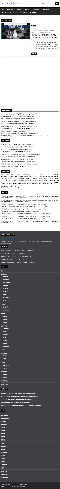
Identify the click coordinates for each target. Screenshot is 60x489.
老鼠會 (40, 30)
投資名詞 (31, 176)
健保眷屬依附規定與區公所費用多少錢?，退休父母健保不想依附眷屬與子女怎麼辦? (20, 164)
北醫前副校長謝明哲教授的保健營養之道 (26, 262)
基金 (52, 180)
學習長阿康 (3, 256)
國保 (11, 178)
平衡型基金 (19, 174)
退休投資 (33, 25)
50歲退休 (5, 316)
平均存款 (48, 174)
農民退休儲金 (43, 174)
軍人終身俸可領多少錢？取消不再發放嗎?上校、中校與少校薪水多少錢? (24, 218)
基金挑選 (26, 176)
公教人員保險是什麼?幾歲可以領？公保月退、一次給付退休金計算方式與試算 (18, 161)
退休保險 (4, 13)
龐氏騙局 (52, 30)
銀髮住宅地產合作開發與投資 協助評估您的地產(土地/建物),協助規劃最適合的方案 (20, 250)
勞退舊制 (7, 178)
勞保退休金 (8, 174)
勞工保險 (37, 176)
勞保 (29, 180)
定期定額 (35, 178)
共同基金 (20, 176)
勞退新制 (49, 183)
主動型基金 (27, 178)
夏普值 (30, 174)
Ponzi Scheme (35, 30)
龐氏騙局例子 (34, 32)
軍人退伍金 (5, 288)
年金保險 (5, 368)
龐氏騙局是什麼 (41, 32)
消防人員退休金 (6, 298)
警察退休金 (5, 285)
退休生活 (23, 180)
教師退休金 (5, 291)
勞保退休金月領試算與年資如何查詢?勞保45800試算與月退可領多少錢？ (17, 159)
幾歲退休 (27, 9)
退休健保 (19, 9)
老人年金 (5, 301)
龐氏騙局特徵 (47, 32)
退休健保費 (7, 176)
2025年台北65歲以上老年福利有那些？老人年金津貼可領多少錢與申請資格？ (18, 156)
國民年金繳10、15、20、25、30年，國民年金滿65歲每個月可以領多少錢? (18, 144)
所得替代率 (13, 174)
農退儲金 (5, 294)
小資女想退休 (44, 28)
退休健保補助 (6, 310)
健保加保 (21, 178)
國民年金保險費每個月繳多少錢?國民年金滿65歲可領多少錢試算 (15, 152)
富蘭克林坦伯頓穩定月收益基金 (40, 180)
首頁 (3, 9)
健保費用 (7, 180)
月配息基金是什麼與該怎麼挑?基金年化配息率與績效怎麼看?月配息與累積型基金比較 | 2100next (24, 200)
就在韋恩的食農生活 (20, 253)
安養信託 (3, 174)
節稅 (47, 176)
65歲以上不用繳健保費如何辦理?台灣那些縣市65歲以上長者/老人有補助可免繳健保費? (21, 154)
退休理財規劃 (36, 9)
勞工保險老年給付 (36, 174)
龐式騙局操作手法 (46, 30)
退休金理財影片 (33, 13)
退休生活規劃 (46, 9)
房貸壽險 (5, 374)
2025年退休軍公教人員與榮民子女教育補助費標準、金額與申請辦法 (16, 149)
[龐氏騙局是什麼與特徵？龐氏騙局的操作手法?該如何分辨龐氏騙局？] (15, 31)
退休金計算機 (6, 346)
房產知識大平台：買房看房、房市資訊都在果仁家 (12, 259)
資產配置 (42, 176)
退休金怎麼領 (10, 9)
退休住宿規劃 (13, 13)
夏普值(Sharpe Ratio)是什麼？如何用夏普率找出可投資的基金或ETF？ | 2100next (21, 196)
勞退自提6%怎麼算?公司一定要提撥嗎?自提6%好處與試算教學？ (16, 166)
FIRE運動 (5, 340)
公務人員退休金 (15, 180)
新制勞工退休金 (14, 176)
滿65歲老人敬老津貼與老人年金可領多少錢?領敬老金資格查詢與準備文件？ (25, 209)
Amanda (4, 211)
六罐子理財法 (25, 174)
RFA (3, 349)
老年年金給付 (39, 183)
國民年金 (16, 178)
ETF (12, 183)
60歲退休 (5, 322)
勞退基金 (51, 176)
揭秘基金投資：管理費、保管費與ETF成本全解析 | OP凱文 (15, 221)
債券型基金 (18, 183)
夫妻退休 (5, 359)
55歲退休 (5, 319)
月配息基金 (41, 178)
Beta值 (4, 337)
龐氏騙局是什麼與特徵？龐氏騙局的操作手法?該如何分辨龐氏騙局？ (44, 37)
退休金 (16, 186)
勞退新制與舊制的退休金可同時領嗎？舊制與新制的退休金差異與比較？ (24, 204)
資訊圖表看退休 (24, 13)
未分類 (2, 443)
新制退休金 (3, 440)
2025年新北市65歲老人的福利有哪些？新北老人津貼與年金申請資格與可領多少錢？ (20, 147)
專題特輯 (3, 430)
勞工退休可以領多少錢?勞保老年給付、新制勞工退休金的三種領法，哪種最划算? (26, 214)
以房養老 (53, 174)
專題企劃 (6, 183)
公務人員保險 (6, 365)
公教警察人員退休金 (5, 418)
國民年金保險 (6, 279)
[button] (13, 9)
